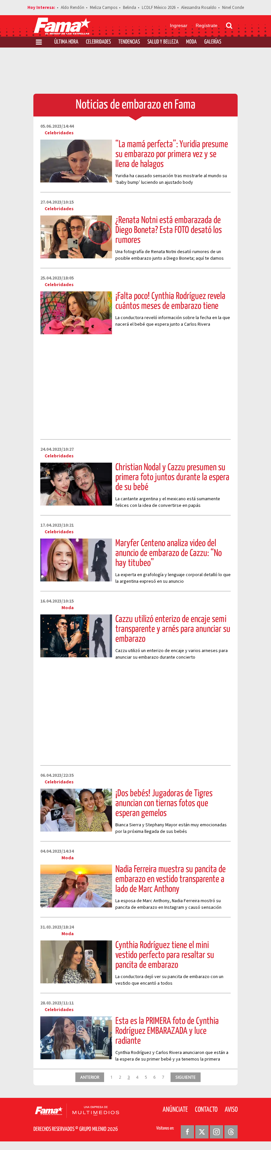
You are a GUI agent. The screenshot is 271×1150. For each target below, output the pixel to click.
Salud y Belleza (162, 42)
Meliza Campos (103, 8)
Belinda (129, 8)
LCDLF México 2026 (158, 8)
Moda (191, 42)
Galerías (212, 42)
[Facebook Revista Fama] (187, 1131)
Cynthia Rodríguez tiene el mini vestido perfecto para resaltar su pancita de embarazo (164, 955)
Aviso (231, 1109)
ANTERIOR (89, 1077)
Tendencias (129, 42)
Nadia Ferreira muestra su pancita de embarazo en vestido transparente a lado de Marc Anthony (170, 879)
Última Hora (66, 42)
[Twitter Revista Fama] (202, 1131)
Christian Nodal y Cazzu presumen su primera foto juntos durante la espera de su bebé (172, 477)
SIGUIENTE (185, 1077)
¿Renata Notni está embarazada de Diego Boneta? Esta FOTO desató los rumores (168, 230)
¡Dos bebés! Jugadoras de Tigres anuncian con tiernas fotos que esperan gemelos (164, 803)
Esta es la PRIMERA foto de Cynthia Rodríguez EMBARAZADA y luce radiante (167, 1031)
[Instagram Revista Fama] (216, 1131)
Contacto (206, 1109)
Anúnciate (175, 1109)
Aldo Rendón (72, 8)
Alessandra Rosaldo (198, 8)
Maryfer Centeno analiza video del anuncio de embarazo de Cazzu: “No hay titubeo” (168, 553)
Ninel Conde (233, 8)
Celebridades (98, 42)
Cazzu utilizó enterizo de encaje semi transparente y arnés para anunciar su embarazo (172, 629)
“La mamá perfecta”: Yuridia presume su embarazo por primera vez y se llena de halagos (171, 154)
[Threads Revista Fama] (231, 1131)
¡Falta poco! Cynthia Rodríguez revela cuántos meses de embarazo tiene (170, 301)
